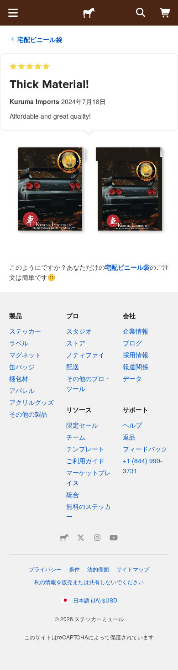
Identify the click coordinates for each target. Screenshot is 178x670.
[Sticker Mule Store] (64, 537)
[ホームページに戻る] (89, 13)
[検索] (139, 13)
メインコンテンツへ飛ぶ (7, 7)
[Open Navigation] (13, 13)
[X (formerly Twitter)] (80, 537)
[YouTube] (113, 537)
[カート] (165, 13)
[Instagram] (97, 537)
